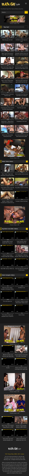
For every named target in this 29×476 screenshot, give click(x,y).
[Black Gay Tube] (12, 4)
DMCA (15, 454)
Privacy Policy (11, 454)
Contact (22, 454)
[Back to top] (24, 472)
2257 (19, 454)
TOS (6, 454)
